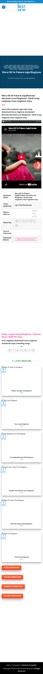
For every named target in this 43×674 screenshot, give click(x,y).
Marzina (32, 78)
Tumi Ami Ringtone (21, 557)
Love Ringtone (10, 65)
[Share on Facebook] (20, 221)
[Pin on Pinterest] (31, 221)
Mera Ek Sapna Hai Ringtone (21, 524)
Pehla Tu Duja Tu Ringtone (21, 391)
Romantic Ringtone (25, 68)
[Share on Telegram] (16, 225)
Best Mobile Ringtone (25, 668)
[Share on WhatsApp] (16, 221)
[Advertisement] (21, 33)
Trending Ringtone (25, 69)
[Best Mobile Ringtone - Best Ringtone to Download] (21, 7)
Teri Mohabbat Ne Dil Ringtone (21, 457)
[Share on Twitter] (23, 221)
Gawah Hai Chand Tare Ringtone (21, 490)
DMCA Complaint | (14, 665)
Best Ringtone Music (25, 65)
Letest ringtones (32, 67)
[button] (3, 7)
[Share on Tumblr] (34, 221)
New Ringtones (11, 68)
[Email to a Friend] (27, 221)
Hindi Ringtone (18, 67)
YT (3, 105)
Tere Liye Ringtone (21, 424)
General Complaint (29, 665)
